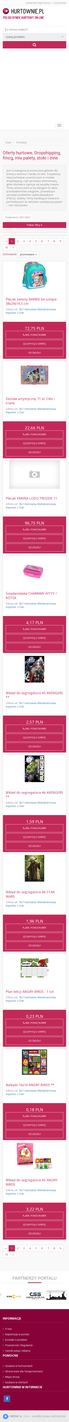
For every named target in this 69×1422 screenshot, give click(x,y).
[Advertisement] (34, 84)
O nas (8, 1328)
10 (6, 247)
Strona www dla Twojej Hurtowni (24, 1371)
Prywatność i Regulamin (19, 1345)
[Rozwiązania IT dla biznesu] (13, 1297)
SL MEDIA (12, 1416)
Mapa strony (12, 1376)
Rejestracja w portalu (17, 1334)
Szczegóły (34, 352)
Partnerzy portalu (35, 1278)
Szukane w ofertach (16, 1382)
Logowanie (59, 3)
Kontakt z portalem (16, 1339)
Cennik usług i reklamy (18, 1350)
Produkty (21, 142)
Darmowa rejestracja (38, 3)
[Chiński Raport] (56, 1295)
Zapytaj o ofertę (36, 343)
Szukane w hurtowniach (19, 1365)
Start (8, 142)
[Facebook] (7, 1399)
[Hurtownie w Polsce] (23, 14)
